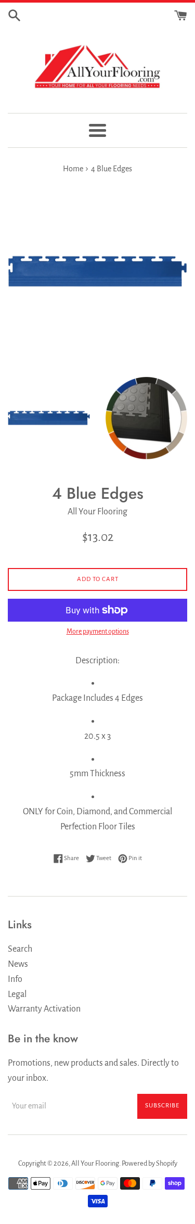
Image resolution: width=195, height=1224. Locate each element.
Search (20, 949)
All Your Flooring (95, 1163)
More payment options (98, 631)
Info (15, 979)
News (18, 964)
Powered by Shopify (149, 1163)
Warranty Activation (44, 1009)
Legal (17, 994)
